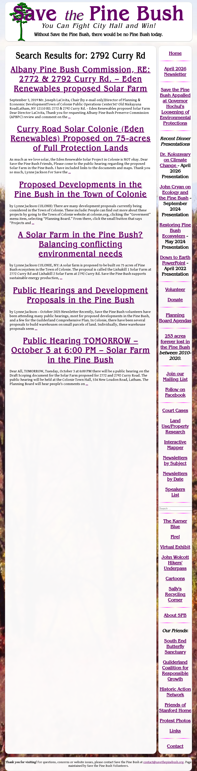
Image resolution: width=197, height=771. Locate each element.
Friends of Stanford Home (175, 707)
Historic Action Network (175, 691)
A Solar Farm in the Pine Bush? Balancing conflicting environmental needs (80, 244)
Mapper (175, 447)
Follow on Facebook (175, 392)
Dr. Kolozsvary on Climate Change (175, 159)
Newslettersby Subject (175, 460)
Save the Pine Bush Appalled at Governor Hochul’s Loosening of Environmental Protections (175, 106)
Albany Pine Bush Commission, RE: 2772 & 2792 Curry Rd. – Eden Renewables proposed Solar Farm (80, 79)
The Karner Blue (175, 523)
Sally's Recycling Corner (175, 594)
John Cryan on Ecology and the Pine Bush (175, 192)
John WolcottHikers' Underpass (175, 562)
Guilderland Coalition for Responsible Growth (175, 670)
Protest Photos (175, 720)
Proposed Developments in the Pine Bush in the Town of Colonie (80, 188)
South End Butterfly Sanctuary (175, 646)
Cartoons (175, 578)
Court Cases (175, 410)
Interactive (175, 442)
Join (170, 373)
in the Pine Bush (175, 344)
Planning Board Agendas (175, 317)
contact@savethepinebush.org (163, 762)
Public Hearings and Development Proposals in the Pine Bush (80, 294)
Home (175, 53)
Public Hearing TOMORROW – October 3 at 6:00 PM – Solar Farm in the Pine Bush (80, 350)
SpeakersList (175, 492)
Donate (175, 299)
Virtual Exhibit (175, 547)
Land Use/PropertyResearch (175, 426)
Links (175, 730)
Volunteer (175, 289)
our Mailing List (175, 376)
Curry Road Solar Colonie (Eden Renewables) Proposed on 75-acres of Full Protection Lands (81, 138)
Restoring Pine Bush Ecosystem (175, 230)
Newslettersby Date (175, 476)
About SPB (175, 615)
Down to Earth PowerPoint (175, 260)
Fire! (175, 536)
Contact (175, 746)
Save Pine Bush (98, 13)
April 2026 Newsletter (175, 71)
